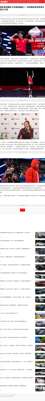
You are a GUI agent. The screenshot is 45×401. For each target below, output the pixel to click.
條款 (8, 396)
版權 (12, 396)
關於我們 (2, 396)
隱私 (10, 396)
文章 (41, 1)
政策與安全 (6, 396)
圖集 (43, 1)
